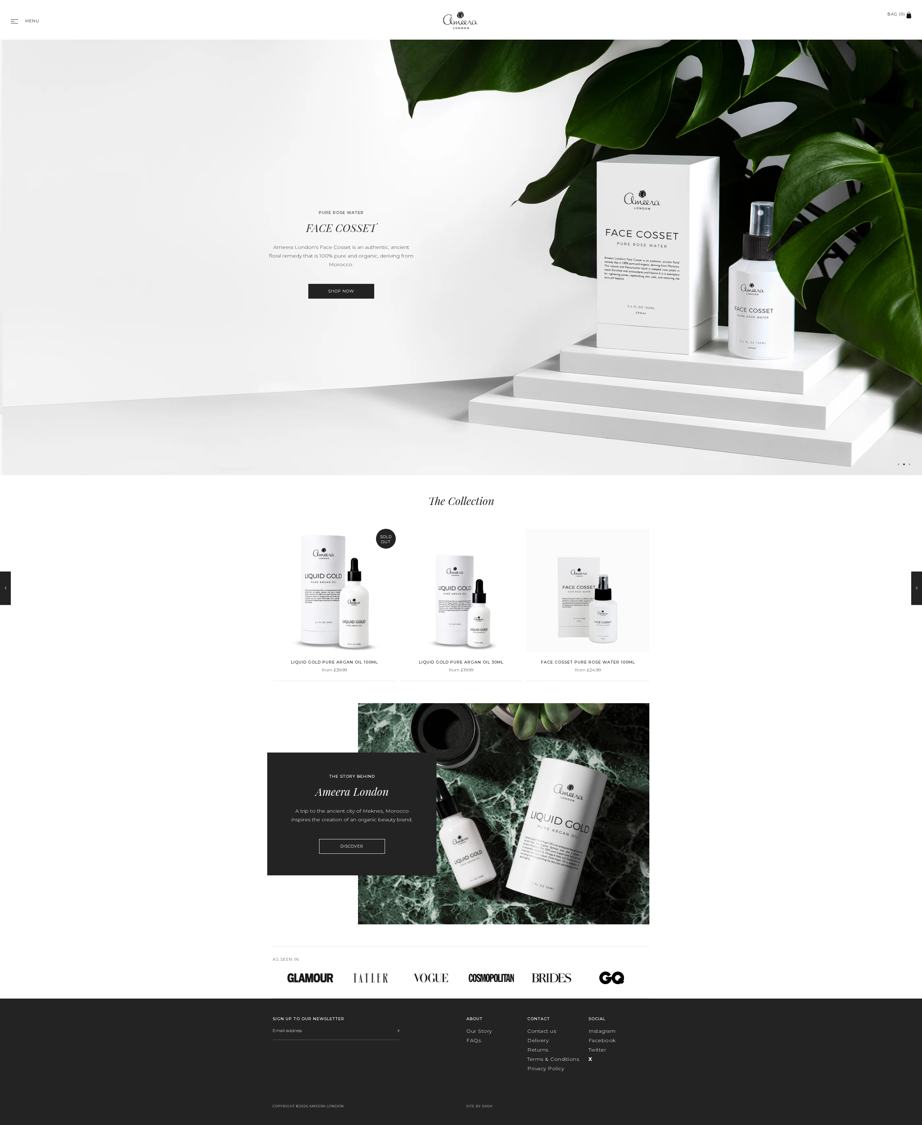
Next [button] (916, 588)
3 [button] (909, 464)
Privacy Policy (545, 1068)
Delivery (538, 1040)
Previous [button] (5, 588)
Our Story (479, 1031)
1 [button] (898, 464)
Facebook (602, 1040)
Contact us (541, 1031)
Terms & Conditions (553, 1059)
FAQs (473, 1040)
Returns (538, 1049)
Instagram (602, 1031)
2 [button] (904, 464)
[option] (461, 254)
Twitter (597, 1049)
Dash (487, 1106)
